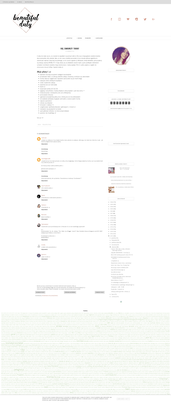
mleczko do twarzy (151, 354)
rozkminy (86, 379)
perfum (65, 368)
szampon (100, 385)
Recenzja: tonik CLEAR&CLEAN (119, 267)
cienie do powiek (120, 323)
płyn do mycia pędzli (16, 371)
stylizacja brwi (166, 384)
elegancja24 (131, 329)
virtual (104, 391)
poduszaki (119, 371)
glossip (57, 334)
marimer (125, 350)
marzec (155, 350)
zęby (165, 394)
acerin (49, 313)
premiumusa (85, 373)
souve (19, 384)
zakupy (139, 394)
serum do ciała (62, 380)
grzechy (144, 334)
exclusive (129, 331)
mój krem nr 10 (76, 356)
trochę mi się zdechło (117, 274)
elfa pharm (139, 329)
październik (61, 366)
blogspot (157, 319)
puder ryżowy (82, 375)
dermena (144, 326)
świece (42, 387)
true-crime (80, 389)
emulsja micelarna (10, 331)
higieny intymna (104, 336)
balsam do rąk (68, 316)
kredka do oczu (55, 343)
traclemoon (61, 389)
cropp (95, 324)
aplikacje (69, 314)
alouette (110, 313)
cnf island (28, 324)
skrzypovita (100, 382)
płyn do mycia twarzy (26, 371)
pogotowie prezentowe (127, 371)
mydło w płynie (156, 356)
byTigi (122, 321)
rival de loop (21, 379)
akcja (73, 313)
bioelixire (167, 318)
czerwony (167, 324)
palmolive (144, 364)
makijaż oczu (28, 350)
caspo (147, 321)
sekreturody (9, 380)
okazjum (95, 361)
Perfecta (61, 368)
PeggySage (46, 368)
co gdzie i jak (34, 324)
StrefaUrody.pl (129, 384)
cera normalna (32, 323)
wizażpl (64, 392)
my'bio (122, 356)
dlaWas (74, 328)
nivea (9, 359)
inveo (76, 337)
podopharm (100, 371)
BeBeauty (49, 318)
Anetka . (43, 245)
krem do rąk (111, 343)
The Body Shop (126, 387)
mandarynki (69, 350)
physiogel (107, 368)
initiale (28, 337)
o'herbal (72, 359)
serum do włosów (114, 380)
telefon (111, 387)
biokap (13, 319)
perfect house (55, 368)
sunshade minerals (35, 385)
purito (142, 375)
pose (46, 373)
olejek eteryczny (34, 363)
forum (156, 332)
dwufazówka (9, 329)
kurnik (142, 345)
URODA (79, 38)
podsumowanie (112, 371)
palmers (140, 364)
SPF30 (36, 384)
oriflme (54, 364)
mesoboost (3, 354)
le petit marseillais (158, 346)
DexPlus (13, 328)
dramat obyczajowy (146, 328)
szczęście (122, 385)
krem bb (64, 343)
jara (144, 337)
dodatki (98, 328)
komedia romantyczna (115, 341)
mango (73, 350)
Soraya (168, 382)
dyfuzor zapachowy (20, 329)
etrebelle (91, 331)
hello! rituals (35, 336)
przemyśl (38, 375)
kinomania (31, 341)
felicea (39, 332)
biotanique (43, 319)
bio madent (151, 318)
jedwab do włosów (8, 339)
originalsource (60, 364)
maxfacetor (72, 353)
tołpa (8, 389)
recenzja (50, 377)
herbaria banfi (73, 336)
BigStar (140, 318)
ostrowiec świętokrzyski (73, 364)
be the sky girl (21, 318)
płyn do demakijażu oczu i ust (147, 370)
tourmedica (56, 389)
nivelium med (20, 359)
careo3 (139, 321)
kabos (67, 339)
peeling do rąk (109, 366)
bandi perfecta (112, 316)
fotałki (159, 332)
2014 (111, 229)
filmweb (76, 332)
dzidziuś (40, 329)
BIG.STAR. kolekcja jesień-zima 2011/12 (122, 255)
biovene (61, 319)
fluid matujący (117, 332)
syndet (82, 385)
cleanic (11, 324)
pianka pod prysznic (6, 370)
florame (97, 332)
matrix (64, 353)
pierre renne (46, 370)
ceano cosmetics (166, 321)
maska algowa (28, 351)
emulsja (150, 329)
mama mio (53, 350)
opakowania (125, 363)
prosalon (155, 373)
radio (14, 377)
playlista (95, 370)
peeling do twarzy (147, 366)
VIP (92, 391)
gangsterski (8, 334)
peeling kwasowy (5, 368)
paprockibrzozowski (5, 366)
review (145, 377)
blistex (94, 319)
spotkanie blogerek (63, 384)
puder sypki (88, 375)
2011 (111, 236)
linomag (67, 348)
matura (68, 353)
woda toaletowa (120, 392)
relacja (94, 377)
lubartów (127, 348)
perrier (83, 368)
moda (11, 356)
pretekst (105, 373)
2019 (111, 218)
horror (138, 336)
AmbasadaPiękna (139, 313)
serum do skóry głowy (88, 380)
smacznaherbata (122, 382)
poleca (143, 371)
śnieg (15, 387)
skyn (104, 382)
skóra (87, 382)
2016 (111, 224)
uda (141, 389)
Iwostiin (104, 337)
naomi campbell (47, 358)
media (106, 353)
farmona (19, 333)
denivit (93, 326)
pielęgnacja (19, 369)
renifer (113, 377)
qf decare (156, 375)
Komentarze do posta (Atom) (50, 295)
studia (136, 384)
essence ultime (82, 331)
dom (109, 328)
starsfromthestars (117, 384)
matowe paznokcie (58, 353)
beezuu (72, 318)
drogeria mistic (166, 328)
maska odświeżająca (147, 351)
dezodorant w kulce (26, 328)
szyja (161, 385)
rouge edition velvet (63, 379)
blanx (84, 319)
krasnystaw (49, 343)
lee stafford (3, 348)
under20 (162, 389)
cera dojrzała (19, 323)
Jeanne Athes (155, 337)
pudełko (65, 375)
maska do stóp (51, 351)
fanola (11, 332)
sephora (50, 380)
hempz (51, 336)
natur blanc (71, 358)
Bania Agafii (126, 316)
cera (15, 323)
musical (101, 356)
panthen (168, 364)
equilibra (54, 331)
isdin (93, 337)
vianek (74, 391)
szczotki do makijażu (142, 385)
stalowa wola (105, 384)
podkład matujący (89, 371)
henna (54, 336)
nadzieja (23, 358)
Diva (52, 328)
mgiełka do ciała (17, 354)
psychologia (53, 375)
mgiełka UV (41, 354)
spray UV (94, 384)
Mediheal (111, 353)
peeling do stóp (138, 366)
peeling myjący (19, 368)
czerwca (114, 296)
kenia (132, 339)
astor (118, 314)
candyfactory (135, 321)
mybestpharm (128, 356)
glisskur (53, 334)
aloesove (106, 313)
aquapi (80, 314)
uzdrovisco (45, 391)
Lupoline (137, 348)
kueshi (126, 345)
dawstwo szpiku (19, 326)
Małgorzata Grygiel (46, 350)
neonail (147, 358)
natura (82, 358)
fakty (2, 332)
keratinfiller (156, 339)
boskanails (40, 321)
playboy (90, 370)
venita (53, 391)
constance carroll (61, 324)
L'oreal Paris (13, 346)
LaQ (115, 346)
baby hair (14, 316)
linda (53, 348)
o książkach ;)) (115, 261)
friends (162, 332)
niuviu (6, 359)
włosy (72, 393)
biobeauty (156, 318)
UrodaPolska (21, 391)
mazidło (96, 353)
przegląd (33, 375)
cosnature (85, 324)
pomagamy (25, 373)
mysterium (162, 356)
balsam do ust (75, 316)
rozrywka (91, 379)
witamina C (53, 392)
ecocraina (98, 329)
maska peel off (155, 351)
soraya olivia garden (5, 384)
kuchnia (123, 345)
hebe (27, 336)
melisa (153, 353)
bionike (30, 319)
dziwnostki (78, 329)
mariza (133, 350)
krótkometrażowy (105, 345)
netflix (150, 358)
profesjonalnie (136, 373)
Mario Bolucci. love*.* (117, 280)
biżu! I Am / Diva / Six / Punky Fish (120, 265)
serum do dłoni (69, 380)
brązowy (83, 321)
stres (134, 384)
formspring (152, 332)
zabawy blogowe (106, 394)
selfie (14, 380)
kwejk (154, 345)
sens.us (35, 380)
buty (120, 321)
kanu (89, 339)
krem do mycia (104, 343)
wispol (49, 392)
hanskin (8, 336)
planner (71, 370)
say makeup (147, 379)
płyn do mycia (8, 371)
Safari (117, 379)
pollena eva (152, 371)
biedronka (114, 318)
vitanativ (120, 391)
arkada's (103, 314)
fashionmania (30, 332)
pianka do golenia (126, 368)
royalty (70, 379)
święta (46, 387)
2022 (111, 211)
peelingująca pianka (39, 368)
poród (38, 373)
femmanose (47, 332)
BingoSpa (145, 318)
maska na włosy (117, 351)
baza (157, 316)
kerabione (136, 339)
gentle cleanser (35, 334)
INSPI (46, 337)
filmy (79, 333)
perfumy (79, 368)
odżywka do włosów (64, 361)
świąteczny (19, 387)
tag (60, 387)
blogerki (101, 319)
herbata (85, 336)
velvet (50, 391)
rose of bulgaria (49, 379)
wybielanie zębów (17, 394)
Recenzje (57, 377)
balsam (44, 316)
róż (100, 379)
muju (85, 356)
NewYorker (160, 358)
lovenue (120, 348)
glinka (49, 334)
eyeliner (149, 331)
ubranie (133, 389)
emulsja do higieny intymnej (159, 329)
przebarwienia (27, 375)
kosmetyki (19, 343)
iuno (95, 337)
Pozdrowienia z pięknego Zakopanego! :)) (122, 285)
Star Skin (110, 384)
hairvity (163, 334)
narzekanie (57, 358)
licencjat (26, 348)
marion (129, 350)
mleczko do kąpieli (142, 354)
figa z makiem (68, 332)
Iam (162, 336)
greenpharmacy (123, 334)
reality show (39, 377)
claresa (162, 323)
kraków (44, 343)
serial (53, 380)
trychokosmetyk (93, 389)
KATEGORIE (99, 38)
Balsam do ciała (50, 316)
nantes (32, 358)
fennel (57, 332)
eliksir (143, 329)
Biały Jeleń (109, 318)
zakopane (135, 394)
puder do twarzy (74, 375)
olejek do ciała (155, 361)
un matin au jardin (155, 389)
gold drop (77, 334)
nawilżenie (123, 358)
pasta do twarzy (35, 366)
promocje (150, 373)
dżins (82, 329)
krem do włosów (143, 343)
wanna (142, 391)
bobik (165, 319)
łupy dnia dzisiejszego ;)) (118, 270)
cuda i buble (103, 324)
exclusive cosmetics (136, 331)
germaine (42, 334)
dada (8, 326)
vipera (94, 391)
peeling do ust (155, 366)
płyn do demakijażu (122, 370)
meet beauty (137, 353)
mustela (105, 356)
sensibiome (45, 380)
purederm (138, 375)
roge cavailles (28, 379)
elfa (135, 329)
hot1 (141, 336)
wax (161, 391)
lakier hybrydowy (58, 346)
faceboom (163, 331)
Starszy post (100, 292)
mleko (5, 356)
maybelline (91, 353)
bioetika (3, 319)
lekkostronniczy (11, 348)
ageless (62, 313)
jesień (30, 339)
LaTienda (140, 346)
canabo (130, 321)
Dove (116, 328)
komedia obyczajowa (104, 341)
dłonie (78, 328)
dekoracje (45, 326)
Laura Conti (147, 346)
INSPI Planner (51, 337)
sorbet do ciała (14, 384)
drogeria (161, 328)
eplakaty (49, 331)
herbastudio (80, 336)
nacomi (9, 358)
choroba (68, 323)
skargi (70, 382)
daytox (26, 326)
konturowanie (156, 341)
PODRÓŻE (88, 38)
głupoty (72, 334)
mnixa (8, 356)
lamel (78, 346)
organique (34, 364)
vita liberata (115, 391)
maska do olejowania (36, 351)
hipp (126, 336)
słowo (116, 382)
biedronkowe (120, 318)
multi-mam (89, 356)
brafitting (79, 321)
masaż (158, 350)
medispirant (121, 353)
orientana (46, 364)
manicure (83, 350)
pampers (149, 364)
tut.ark (116, 389)
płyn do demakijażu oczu (134, 370)
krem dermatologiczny (76, 343)
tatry (82, 387)
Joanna (34, 339)
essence (76, 331)
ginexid (46, 334)
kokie (56, 341)
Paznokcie (55, 366)
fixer (94, 332)
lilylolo (42, 348)
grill (135, 334)
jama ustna (130, 337)
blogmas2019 (134, 319)
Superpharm (43, 385)
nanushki (37, 358)
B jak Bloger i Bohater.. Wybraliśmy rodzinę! (121, 176)
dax (24, 326)
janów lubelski (136, 337)
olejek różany (81, 363)
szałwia (95, 385)
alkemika (96, 313)
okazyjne (100, 361)
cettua (51, 323)
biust (72, 319)
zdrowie (162, 394)
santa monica (136, 379)
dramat (139, 328)
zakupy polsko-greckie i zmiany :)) (120, 291)
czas (153, 324)
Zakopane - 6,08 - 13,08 (117, 287)
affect (59, 313)
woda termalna (113, 392)
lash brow (118, 346)
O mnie (19, 2)
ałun (123, 313)
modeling (15, 356)
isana (89, 338)
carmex (143, 321)
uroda (8, 391)
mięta (58, 354)
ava (136, 314)
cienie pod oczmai (128, 323)
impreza (13, 337)
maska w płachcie (20, 353)
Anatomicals (159, 313)
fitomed (91, 332)
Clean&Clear (167, 323)
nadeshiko (18, 358)
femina (42, 332)
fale (5, 332)
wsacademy (167, 392)
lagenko (39, 346)
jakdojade (125, 337)
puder (68, 375)
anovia (29, 314)
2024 (111, 206)
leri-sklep (21, 348)
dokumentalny (104, 328)
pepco (50, 368)
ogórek (82, 361)
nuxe (67, 359)
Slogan (109, 382)
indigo (25, 337)
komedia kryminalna (94, 341)
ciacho (105, 323)
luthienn (43, 205)
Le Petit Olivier (166, 346)
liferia (31, 348)
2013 (111, 231)
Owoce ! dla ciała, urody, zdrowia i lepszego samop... (120, 249)
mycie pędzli (137, 356)
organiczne (18, 364)
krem (61, 343)
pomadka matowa (9, 373)
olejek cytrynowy (148, 361)
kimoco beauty (18, 341)
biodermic (161, 318)
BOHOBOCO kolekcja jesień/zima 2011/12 (120, 257)
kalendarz (71, 339)
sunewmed (28, 385)
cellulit (7, 323)
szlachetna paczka (151, 385)
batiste (153, 316)
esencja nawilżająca (69, 331)
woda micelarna (96, 392)
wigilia (38, 392)
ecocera (94, 329)
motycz (65, 356)
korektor (3, 343)
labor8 (31, 346)
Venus (56, 391)
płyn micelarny (57, 371)
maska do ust (68, 351)
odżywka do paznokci (45, 361)
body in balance (11, 321)
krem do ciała (84, 343)
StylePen (156, 384)
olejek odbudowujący (43, 363)
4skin (19, 313)
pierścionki (51, 370)
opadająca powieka (118, 363)
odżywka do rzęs (54, 361)
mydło (150, 356)
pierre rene (40, 370)
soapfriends (149, 382)
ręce (2, 379)
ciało (108, 323)
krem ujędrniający (66, 345)
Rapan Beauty (27, 377)
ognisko (79, 361)
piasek (12, 370)
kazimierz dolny (114, 339)
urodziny (26, 391)
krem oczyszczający (27, 345)
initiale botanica (34, 337)
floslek (100, 332)
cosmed (80, 324)
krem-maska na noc (79, 345)
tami (67, 387)
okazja (91, 361)
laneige (107, 346)
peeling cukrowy (92, 366)
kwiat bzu (158, 345)
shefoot (25, 382)
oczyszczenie (147, 359)
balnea (36, 316)
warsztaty (152, 391)
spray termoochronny (86, 384)
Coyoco (92, 324)
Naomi (43, 195)
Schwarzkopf (163, 379)
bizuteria (76, 319)
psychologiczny (59, 375)
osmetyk (66, 364)
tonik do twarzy (30, 389)
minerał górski (77, 354)
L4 (18, 346)
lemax (17, 348)
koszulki (35, 343)
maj (6, 350)
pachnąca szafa (100, 364)
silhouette (57, 382)
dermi (147, 326)
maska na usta (109, 351)
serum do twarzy (97, 380)
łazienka (161, 348)
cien (115, 323)
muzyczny (114, 356)
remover (110, 377)
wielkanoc (34, 392)
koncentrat (128, 341)
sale (123, 379)
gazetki (18, 334)
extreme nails (144, 331)
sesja (15, 382)
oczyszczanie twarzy (137, 359)
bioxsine (66, 319)
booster (27, 321)
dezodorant (18, 328)
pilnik (55, 370)
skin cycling (79, 382)
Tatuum (99, 387)
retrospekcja (130, 377)
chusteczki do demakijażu (87, 323)
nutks (64, 359)
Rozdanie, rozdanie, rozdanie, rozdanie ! (121, 183)
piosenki (63, 370)
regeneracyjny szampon (77, 377)
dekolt (40, 326)
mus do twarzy (95, 356)
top (43, 389)
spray (70, 384)
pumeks (92, 375)
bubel (100, 321)
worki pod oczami (156, 392)
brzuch (97, 321)
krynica (116, 345)
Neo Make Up (132, 358)
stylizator (3, 385)
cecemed (3, 323)
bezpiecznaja (94, 318)
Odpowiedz (44, 144)
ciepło (148, 323)
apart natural (57, 314)
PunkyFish (97, 375)
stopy (124, 384)
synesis (86, 385)
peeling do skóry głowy (128, 366)
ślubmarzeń (166, 385)
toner (17, 389)
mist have (106, 354)
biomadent (25, 319)
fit (88, 332)
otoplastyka (81, 364)
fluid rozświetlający (126, 332)
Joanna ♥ (43, 254)
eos (46, 331)
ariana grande (97, 314)
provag (6, 375)
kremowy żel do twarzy (89, 345)
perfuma (70, 368)
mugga (81, 356)
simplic (62, 382)
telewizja (116, 387)
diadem (38, 328)
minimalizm (83, 354)
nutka (61, 359)
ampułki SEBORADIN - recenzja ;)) (120, 252)
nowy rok (55, 359)
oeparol (71, 361)
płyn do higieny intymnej (160, 370)
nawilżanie (118, 358)
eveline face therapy (105, 331)
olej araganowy (108, 361)
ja (110, 337)
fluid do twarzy (110, 332)
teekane (103, 387)
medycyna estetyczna (129, 353)
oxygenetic (90, 364)
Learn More (120, 398)
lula (134, 348)
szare (116, 385)
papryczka (13, 366)
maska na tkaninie (101, 351)
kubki (119, 345)
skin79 (84, 382)
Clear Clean (16, 324)
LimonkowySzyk (48, 348)
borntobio (36, 321)
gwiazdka (148, 334)
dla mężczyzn (62, 328)
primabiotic (115, 373)
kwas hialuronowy (149, 345)
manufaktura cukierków (112, 350)
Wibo (16, 392)
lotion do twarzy (92, 348)
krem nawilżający (17, 345)
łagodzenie (152, 348)
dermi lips (151, 326)
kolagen (62, 341)
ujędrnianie (144, 389)
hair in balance (157, 334)
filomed (82, 332)
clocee (20, 324)
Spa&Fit (33, 384)
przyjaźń (48, 375)
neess (127, 358)
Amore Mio (153, 313)
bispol (69, 319)
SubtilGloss (8, 385)
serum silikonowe (163, 380)
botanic (45, 321)
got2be (102, 334)
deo (100, 326)
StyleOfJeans (151, 384)
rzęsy (113, 379)
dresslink (157, 328)
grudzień (138, 334)
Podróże (106, 371)
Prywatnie (20, 375)
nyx (69, 359)
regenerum (86, 377)
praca (80, 373)
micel (47, 354)
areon (84, 314)
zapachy (148, 394)
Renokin (117, 377)
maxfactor (78, 353)
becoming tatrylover (66, 318)
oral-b (7, 364)
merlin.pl (167, 353)
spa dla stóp (28, 384)
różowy (105, 379)
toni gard (21, 389)
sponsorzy (45, 384)
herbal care (59, 336)
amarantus (132, 313)
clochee (23, 324)
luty (141, 348)
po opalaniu (64, 371)
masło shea (42, 353)
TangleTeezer (71, 387)
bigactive (137, 318)
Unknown (44, 138)
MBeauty (100, 353)
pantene (159, 364)
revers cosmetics (140, 377)
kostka (31, 343)
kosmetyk (10, 343)
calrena (126, 321)
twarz (127, 389)
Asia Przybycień (45, 186)
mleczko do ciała (122, 354)
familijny (8, 332)
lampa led (103, 346)
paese (105, 364)
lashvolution (129, 346)
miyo (116, 354)
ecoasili (90, 329)
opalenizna (135, 363)
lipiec (71, 348)
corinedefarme (68, 324)
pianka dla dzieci (117, 368)
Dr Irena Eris (121, 328)
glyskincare (68, 334)
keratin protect (150, 339)
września (114, 245)
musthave (109, 356)
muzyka (119, 356)
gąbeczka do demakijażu (26, 334)
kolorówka (80, 341)
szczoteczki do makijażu (130, 385)
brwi (94, 321)
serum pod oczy (135, 380)
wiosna (42, 392)
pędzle (91, 368)
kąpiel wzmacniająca (126, 339)
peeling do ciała (101, 366)
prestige (101, 373)
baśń (142, 316)
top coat (46, 389)
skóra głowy (92, 382)
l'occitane (3, 346)
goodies (96, 334)
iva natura (99, 337)
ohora (85, 361)
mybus (132, 356)
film (73, 333)
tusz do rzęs (111, 389)
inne (40, 337)
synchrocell (72, 385)
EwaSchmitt (124, 331)
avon (161, 314)
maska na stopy (92, 351)
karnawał (101, 339)
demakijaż (59, 326)
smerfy (127, 382)
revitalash (150, 377)
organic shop (12, 364)
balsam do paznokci (60, 316)
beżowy (98, 318)
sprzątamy (99, 384)
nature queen (105, 358)
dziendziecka (58, 329)
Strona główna (8, 2)
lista (77, 348)
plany (79, 370)
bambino (99, 316)
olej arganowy (115, 361)
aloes (102, 313)
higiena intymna (95, 336)
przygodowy (43, 375)
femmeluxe (52, 332)
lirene (74, 348)
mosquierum (54, 356)
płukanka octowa (113, 370)
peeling (78, 366)
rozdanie (74, 379)
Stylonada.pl (44, 224)
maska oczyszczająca (137, 351)
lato (143, 346)
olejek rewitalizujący (73, 363)
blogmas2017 (119, 319)
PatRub (49, 366)
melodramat (158, 353)
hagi (152, 334)
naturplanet (111, 358)
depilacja (104, 326)
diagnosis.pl (43, 328)
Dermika (157, 326)
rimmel (5, 379)
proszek (3, 375)
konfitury (139, 341)
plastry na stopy (85, 370)
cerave (43, 323)
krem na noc (8, 345)
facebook (158, 331)
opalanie (131, 363)
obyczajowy (92, 359)
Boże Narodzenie (72, 321)
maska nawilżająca (126, 351)
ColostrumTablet (52, 324)
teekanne (108, 387)
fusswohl (3, 334)
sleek (107, 382)
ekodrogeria (125, 329)
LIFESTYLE (69, 38)
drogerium (3, 329)
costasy (89, 324)
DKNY (56, 328)
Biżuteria (80, 319)
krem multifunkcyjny (160, 343)
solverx (160, 382)
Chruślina (73, 323)
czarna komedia (131, 324)
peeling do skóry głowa (118, 366)
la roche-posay (23, 346)
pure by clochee (126, 375)
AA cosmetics (35, 313)
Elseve (146, 329)
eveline (98, 331)
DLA (58, 328)
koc (48, 341)
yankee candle (76, 394)
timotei (168, 387)
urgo (2, 391)
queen (4, 377)
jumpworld (63, 339)
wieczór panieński (27, 392)
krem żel (72, 345)
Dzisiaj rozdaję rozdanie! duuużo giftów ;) (121, 180)
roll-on (36, 379)
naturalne (99, 358)
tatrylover (85, 387)
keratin (145, 339)
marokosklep (138, 350)
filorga (86, 332)
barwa (131, 316)
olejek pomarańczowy (63, 363)
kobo (46, 341)
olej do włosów (122, 361)
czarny (144, 324)
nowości (46, 359)
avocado (158, 314)
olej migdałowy (129, 361)
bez (89, 318)
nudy (58, 359)
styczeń (145, 384)
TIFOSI (164, 387)
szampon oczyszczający (108, 385)
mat (46, 353)
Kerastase (141, 339)
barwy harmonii (136, 316)
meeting (149, 353)
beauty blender (43, 318)
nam (30, 358)
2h (16, 313)
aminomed (145, 313)
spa (24, 384)
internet (66, 337)
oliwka (98, 363)
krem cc (68, 343)
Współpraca (29, 2)
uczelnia (137, 389)
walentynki (138, 391)
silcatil (53, 382)
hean (24, 336)
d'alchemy (3, 326)
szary (119, 385)
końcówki (168, 341)
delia (48, 326)
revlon (164, 377)
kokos (58, 341)
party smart (21, 366)
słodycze (113, 382)
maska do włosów (76, 351)
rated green (33, 377)
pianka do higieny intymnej (136, 368)
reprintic (122, 377)
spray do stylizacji (76, 384)
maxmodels (84, 353)
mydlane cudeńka (145, 356)
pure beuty (119, 375)
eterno (87, 331)
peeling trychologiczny (28, 368)
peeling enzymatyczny (164, 366)
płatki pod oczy (105, 370)
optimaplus (167, 363)
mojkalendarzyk (23, 356)
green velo (117, 334)
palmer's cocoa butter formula (131, 364)
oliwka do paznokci (104, 363)
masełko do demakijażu (6, 351)
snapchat (136, 382)
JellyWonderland (25, 339)
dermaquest (125, 326)
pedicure (70, 366)
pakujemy (117, 364)
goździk (105, 334)
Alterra (120, 313)
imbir (10, 337)
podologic (96, 371)
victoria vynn (82, 391)
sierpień (50, 382)
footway (141, 332)
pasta (30, 366)
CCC (159, 321)
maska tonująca (11, 353)
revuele (168, 377)
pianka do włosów (165, 368)
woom (150, 392)
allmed (99, 313)
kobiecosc (43, 341)
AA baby (30, 313)
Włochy (67, 392)
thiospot (157, 387)
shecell (22, 382)
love (107, 348)
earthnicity (86, 329)
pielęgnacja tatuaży (29, 370)
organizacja (40, 364)
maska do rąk (44, 351)
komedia (86, 341)
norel (28, 359)
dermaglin (119, 326)
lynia (149, 348)
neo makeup (139, 358)
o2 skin (79, 359)
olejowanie (88, 363)
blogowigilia (147, 319)
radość (17, 377)
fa (155, 331)
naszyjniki (62, 358)
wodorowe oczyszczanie (130, 392)
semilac (24, 380)
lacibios (35, 346)
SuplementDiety (50, 385)
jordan (56, 339)
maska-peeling (29, 353)
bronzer (91, 321)
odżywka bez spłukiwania (33, 361)
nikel (168, 358)
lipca (113, 294)
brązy (87, 321)
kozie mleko (40, 343)
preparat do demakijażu (94, 373)
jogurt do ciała (46, 339)
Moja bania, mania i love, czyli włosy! (121, 263)
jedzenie (14, 339)
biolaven (17, 319)
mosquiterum (61, 356)
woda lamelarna (88, 392)
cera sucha (39, 323)
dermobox (161, 326)
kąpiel (119, 339)
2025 (111, 204)
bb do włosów (11, 318)
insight (42, 337)
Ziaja (168, 394)
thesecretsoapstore (151, 387)
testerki (119, 387)
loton (105, 348)
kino (27, 341)
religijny (101, 377)
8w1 (27, 313)
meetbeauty (144, 353)
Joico (51, 339)
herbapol (68, 336)
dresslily (152, 328)
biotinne (48, 319)
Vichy (77, 391)
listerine (80, 348)
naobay (41, 358)
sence (27, 380)
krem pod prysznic (45, 345)
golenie (92, 334)
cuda (98, 324)
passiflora (26, 366)
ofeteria (75, 361)
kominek (124, 341)
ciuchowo (152, 323)
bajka (30, 316)
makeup (9, 350)
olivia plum (93, 363)
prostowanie (167, 373)
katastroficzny (107, 339)
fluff (103, 332)
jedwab (162, 337)
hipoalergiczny (121, 336)
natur (66, 358)
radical (11, 377)
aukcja (133, 314)
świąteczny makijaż (26, 387)
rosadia (44, 379)
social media (155, 382)
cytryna (122, 324)
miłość (66, 354)
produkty (131, 373)
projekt (146, 373)
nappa (53, 358)
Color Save (46, 324)
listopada (114, 240)
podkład (76, 371)
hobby (128, 336)
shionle (39, 382)
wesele (2, 392)
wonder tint (146, 392)
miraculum (88, 354)
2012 (111, 233)
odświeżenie (13, 361)
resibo (125, 377)
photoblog (103, 368)
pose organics (51, 373)
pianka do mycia (147, 368)
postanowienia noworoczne (60, 373)
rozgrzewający (80, 379)
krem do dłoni (91, 343)
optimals (162, 363)
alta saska (115, 313)
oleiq (103, 361)
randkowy (21, 377)
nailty (27, 358)
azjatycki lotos (166, 314)
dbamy (30, 326)
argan (87, 314)
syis (60, 385)
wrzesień (162, 392)
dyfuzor (14, 329)
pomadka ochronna (18, 373)
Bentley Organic (80, 318)
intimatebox (72, 337)
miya (113, 355)
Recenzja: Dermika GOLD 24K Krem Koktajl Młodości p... (121, 277)
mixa (110, 355)
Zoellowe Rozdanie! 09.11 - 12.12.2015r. (125, 168)
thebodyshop (144, 387)
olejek (134, 361)
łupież (164, 348)
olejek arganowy (140, 361)
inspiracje (56, 337)
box (67, 321)
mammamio (63, 350)
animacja (7, 314)
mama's (58, 350)
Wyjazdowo (38, 394)
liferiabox (35, 348)
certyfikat (47, 323)
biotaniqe (37, 319)
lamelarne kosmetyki (85, 346)
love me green (112, 348)
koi (50, 341)
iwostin (108, 337)
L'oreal (8, 346)
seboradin (4, 380)
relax (98, 377)
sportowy (50, 384)
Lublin (131, 348)
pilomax (59, 370)
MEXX (7, 354)
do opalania (93, 328)
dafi (10, 326)
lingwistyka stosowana (60, 348)
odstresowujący (7, 361)
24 (15, 313)
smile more (131, 382)
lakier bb (43, 346)
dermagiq (115, 326)
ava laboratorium (141, 314)
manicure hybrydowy (91, 350)
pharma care (97, 368)
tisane (4, 389)
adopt (55, 313)
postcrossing (70, 373)
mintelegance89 (45, 158)
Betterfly (86, 318)
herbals (63, 336)
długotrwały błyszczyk (85, 328)
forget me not (146, 332)
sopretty (163, 382)
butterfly (117, 321)
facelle (168, 331)
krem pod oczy (36, 345)
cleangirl (7, 324)
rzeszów (109, 379)
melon (163, 353)
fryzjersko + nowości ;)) (117, 289)
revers (134, 377)
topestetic (50, 389)
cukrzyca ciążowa (111, 324)
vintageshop (88, 391)
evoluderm (116, 331)
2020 (111, 215)
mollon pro (33, 356)
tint (2, 389)
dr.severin (135, 328)
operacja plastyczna (155, 363)
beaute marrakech (35, 318)
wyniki (43, 394)
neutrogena (155, 358)
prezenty (110, 373)
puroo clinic (147, 375)
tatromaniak (78, 387)
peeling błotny (84, 366)
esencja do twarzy (60, 331)
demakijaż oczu (67, 326)
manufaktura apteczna (101, 350)
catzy (154, 321)
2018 (111, 220)
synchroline (78, 385)
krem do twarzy (134, 343)
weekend (168, 391)
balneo (40, 316)
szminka (158, 385)
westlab (6, 392)
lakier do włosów (50, 346)
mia (45, 354)
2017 (111, 222)
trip (77, 389)
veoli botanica (62, 391)
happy (21, 336)
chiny (61, 323)
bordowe (31, 321)
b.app (2, 316)
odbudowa (154, 359)
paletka (121, 364)
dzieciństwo (47, 329)
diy (53, 328)
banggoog (121, 316)
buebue (112, 321)
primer (120, 373)
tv (124, 389)
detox (10, 328)
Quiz (8, 377)
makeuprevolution (16, 350)
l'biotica (167, 345)
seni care (31, 380)
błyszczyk (161, 319)
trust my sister (86, 389)
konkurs (150, 341)
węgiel (9, 392)
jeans (159, 337)
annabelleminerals (23, 314)
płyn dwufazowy (49, 371)
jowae (59, 339)
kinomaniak (37, 341)
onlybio (111, 363)
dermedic (131, 326)
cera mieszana (25, 323)
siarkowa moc (44, 382)
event (112, 331)
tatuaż (95, 387)
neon (143, 358)
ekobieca (120, 329)
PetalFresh (87, 368)
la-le (29, 346)
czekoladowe (162, 324)
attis (126, 314)
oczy (122, 359)
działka (35, 329)
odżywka (24, 361)
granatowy (112, 334)
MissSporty (101, 355)
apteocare (76, 314)
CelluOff (11, 323)
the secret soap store (136, 387)
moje (19, 356)
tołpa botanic (13, 389)
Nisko (2, 359)
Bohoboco (23, 321)
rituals (17, 379)
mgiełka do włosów (34, 354)
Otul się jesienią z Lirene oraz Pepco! (125, 187)
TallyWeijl (63, 387)
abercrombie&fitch (43, 313)
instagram (61, 337)
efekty (116, 329)
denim (89, 326)
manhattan (78, 350)
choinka (64, 323)
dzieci (43, 329)
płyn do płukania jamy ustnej (38, 371)
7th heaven (23, 313)
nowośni (50, 359)
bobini (168, 319)
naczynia (14, 358)
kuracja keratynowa (136, 345)
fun (169, 332)
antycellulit (40, 314)
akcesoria (69, 313)
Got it (127, 398)
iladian (6, 337)
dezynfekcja (34, 328)
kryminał (112, 345)
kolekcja (74, 341)
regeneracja (69, 377)
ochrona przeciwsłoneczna (102, 359)
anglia (2, 314)
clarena (158, 323)
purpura (152, 375)
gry (141, 334)
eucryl (94, 331)
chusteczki (78, 323)
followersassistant (135, 332)
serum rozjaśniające (153, 380)
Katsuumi (43, 214)
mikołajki (62, 354)
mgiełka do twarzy (25, 354)
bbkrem (16, 318)
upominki (167, 389)
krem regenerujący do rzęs (55, 345)
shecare (18, 382)
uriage (5, 391)
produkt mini (125, 373)
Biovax (57, 319)
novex (40, 359)
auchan (129, 314)
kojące (52, 341)
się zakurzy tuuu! (116, 272)
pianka (111, 368)
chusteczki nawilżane (98, 323)
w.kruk (127, 391)
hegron (30, 336)
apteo (72, 314)
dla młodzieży (69, 328)
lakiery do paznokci (67, 346)
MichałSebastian (53, 354)
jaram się (148, 338)
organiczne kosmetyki (27, 364)
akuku (87, 313)
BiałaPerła (103, 318)
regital (91, 377)
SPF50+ (40, 384)
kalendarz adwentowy (79, 339)
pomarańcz (30, 373)
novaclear (36, 359)
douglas (113, 328)
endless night (35, 331)
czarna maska (139, 324)
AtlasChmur (122, 314)
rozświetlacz (96, 379)
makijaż (22, 350)
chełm (57, 323)
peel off (74, 366)
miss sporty (94, 354)
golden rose (82, 334)
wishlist (46, 392)
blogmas (106, 319)
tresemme (72, 389)
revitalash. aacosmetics (157, 377)
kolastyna (66, 341)
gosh (99, 334)
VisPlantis (109, 391)
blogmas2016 (112, 319)
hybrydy (154, 336)
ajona (65, 313)
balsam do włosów (83, 316)
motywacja (70, 356)
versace (67, 391)
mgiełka (11, 354)
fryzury (166, 332)
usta (30, 391)
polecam (147, 371)
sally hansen (127, 379)
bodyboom (17, 321)
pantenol (163, 364)
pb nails (66, 366)
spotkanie (55, 384)
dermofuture (167, 326)
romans (40, 379)
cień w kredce (144, 323)
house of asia (145, 336)
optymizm (3, 364)
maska (22, 351)
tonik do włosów (38, 389)
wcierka (163, 391)
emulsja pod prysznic (20, 331)
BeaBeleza (28, 318)
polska (162, 371)
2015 (111, 227)
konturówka (162, 341)
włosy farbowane (78, 392)
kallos (86, 339)
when (13, 392)
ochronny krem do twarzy (115, 359)
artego (110, 314)
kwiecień (163, 345)
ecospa (102, 329)
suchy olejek (14, 385)
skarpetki (74, 382)
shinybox (34, 382)
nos (31, 359)
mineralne (71, 354)
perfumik (74, 368)
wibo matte (20, 392)
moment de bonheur (41, 356)
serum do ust (106, 380)
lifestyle (39, 348)
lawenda (152, 346)
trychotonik (99, 389)
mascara (163, 350)
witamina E (59, 392)
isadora (86, 337)
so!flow (144, 382)
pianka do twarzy (156, 368)
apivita (65, 314)
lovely (116, 348)
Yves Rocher (91, 394)
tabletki (57, 387)
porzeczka (42, 373)
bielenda (126, 318)
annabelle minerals (13, 314)
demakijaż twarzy (76, 326)
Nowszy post (40, 292)
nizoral (25, 359)
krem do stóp (119, 343)
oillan (88, 361)
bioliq (21, 319)
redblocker (63, 377)
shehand (30, 382)
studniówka (141, 384)
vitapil (123, 391)
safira (120, 379)
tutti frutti (121, 389)
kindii (24, 341)
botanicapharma (56, 321)
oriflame (51, 364)
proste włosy (160, 373)
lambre (75, 346)
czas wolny (156, 324)
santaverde (142, 379)
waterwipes (157, 391)
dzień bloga (64, 329)
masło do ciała (36, 353)
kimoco (13, 341)
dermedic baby (138, 326)
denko (97, 326)
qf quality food (162, 375)
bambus (104, 316)
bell (76, 318)
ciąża (112, 323)
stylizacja (160, 384)
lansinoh (111, 346)
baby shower (19, 316)
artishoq (115, 314)
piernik (35, 370)
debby (37, 326)
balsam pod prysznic (92, 316)
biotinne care (53, 319)
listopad (84, 348)
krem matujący (151, 343)
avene (155, 314)
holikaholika (133, 336)
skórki (96, 382)
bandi (107, 316)
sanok (131, 379)
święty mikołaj (52, 387)
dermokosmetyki (4, 328)
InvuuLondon (81, 337)
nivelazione (14, 359)
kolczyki (70, 341)
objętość (84, 359)
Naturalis (94, 358)
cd (161, 321)
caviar (157, 321)
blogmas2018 (127, 319)
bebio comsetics (56, 318)
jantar (141, 337)
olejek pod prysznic (53, 363)
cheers (54, 323)
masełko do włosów (16, 351)
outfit (86, 364)
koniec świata (145, 341)
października (115, 242)
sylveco (63, 385)
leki (7, 348)
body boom (4, 321)
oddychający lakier (161, 359)
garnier (13, 334)
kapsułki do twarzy (94, 339)
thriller (161, 387)
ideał (164, 336)
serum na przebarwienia (125, 380)
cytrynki (126, 324)
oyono (94, 364)
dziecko (53, 329)
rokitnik (33, 379)
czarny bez (148, 324)
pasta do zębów (43, 366)
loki (87, 348)
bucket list (108, 321)
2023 (111, 209)
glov (60, 334)
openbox (147, 363)
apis (62, 314)
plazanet (99, 370)
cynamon (118, 324)
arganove (91, 315)
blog (97, 319)
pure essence (133, 375)
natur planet (77, 358)
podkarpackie (70, 371)
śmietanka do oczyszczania (7, 387)
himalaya (111, 336)
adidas (52, 313)
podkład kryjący (81, 371)
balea (33, 316)
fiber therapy (62, 332)
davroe (13, 326)
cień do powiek (136, 323)
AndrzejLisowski (166, 313)
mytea (166, 356)
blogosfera (142, 319)
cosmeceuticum (75, 324)
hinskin (115, 336)
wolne (141, 392)
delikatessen (52, 326)
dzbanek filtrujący (29, 329)
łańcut (156, 348)
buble (103, 321)
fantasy (15, 332)
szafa (92, 385)
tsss (103, 389)
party (16, 366)
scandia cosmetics (155, 379)
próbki (10, 375)
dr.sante (130, 328)
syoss (89, 385)
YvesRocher (98, 394)
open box (141, 363)
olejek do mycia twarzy (6, 363)
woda (83, 392)
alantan (91, 313)
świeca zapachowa (36, 387)
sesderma (11, 382)
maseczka (167, 350)
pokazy (139, 371)
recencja (44, 377)
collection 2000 (40, 324)
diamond (48, 328)
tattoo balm (91, 387)
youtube (86, 394)
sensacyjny (39, 380)
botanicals (49, 321)
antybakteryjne (34, 314)
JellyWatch (18, 339)
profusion (142, 373)
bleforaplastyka (89, 319)
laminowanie (98, 346)
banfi (117, 316)
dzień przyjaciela (71, 329)
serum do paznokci (78, 380)
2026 (111, 202)
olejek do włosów (25, 363)
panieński (154, 364)
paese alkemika (110, 364)
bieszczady (131, 318)
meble (103, 353)
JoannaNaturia (39, 339)
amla (149, 313)
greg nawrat (130, 334)
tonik (25, 389)
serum (57, 380)
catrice (150, 321)
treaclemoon (67, 389)
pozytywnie (75, 373)
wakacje (133, 391)
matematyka (50, 353)
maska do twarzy (59, 351)
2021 (111, 213)
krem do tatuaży (126, 343)
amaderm (127, 313)
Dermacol (109, 326)
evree (120, 331)
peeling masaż (12, 368)
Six (68, 382)
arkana (107, 314)
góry (109, 334)
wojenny (138, 392)
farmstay (24, 332)
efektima (112, 329)
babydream (26, 316)
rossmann (56, 379)
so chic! (140, 382)
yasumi (82, 394)
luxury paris (144, 348)
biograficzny (8, 319)
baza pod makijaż (162, 316)
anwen (52, 314)
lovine (123, 348)
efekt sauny (107, 329)
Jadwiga (120, 337)
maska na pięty (84, 351)
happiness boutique (15, 336)
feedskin (36, 332)
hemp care (41, 336)
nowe (43, 359)
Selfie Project (18, 380)
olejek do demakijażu (164, 361)
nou (33, 359)
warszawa (147, 391)
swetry (57, 385)
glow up (63, 334)
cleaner (3, 324)
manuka (120, 350)
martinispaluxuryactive (147, 350)
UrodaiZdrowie (14, 391)
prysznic (14, 375)
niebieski (165, 358)
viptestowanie (100, 391)
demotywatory (84, 326)
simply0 (65, 382)
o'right (76, 359)
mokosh (29, 356)
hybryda (150, 336)
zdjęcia (158, 394)
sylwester (67, 385)
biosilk (33, 319)
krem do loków (98, 343)
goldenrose (88, 334)
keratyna (162, 339)
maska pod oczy (162, 351)
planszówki (75, 370)
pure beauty (103, 375)
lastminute (134, 346)
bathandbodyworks (147, 316)
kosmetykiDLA (27, 343)
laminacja (92, 346)
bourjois (63, 321)
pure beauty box (111, 375)
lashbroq (124, 346)
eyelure (153, 331)
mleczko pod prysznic (160, 354)
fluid (106, 332)
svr (54, 385)
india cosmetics (19, 337)
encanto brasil (28, 331)
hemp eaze (46, 336)
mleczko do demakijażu (132, 354)
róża (102, 379)
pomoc (35, 373)
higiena (89, 336)
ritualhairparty (11, 379)
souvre (22, 384)
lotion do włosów (100, 348)
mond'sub (48, 356)
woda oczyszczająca (105, 392)
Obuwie (88, 359)
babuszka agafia (8, 316)
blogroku (153, 319)
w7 (129, 391)
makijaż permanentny (37, 350)
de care (34, 326)
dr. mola (126, 328)
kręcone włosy (98, 345)
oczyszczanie (127, 359)
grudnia (114, 238)
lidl (28, 348)
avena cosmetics (149, 314)
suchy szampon (21, 385)
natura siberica (88, 358)
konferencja (134, 341)
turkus (106, 389)
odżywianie (19, 361)
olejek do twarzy (16, 363)
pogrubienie (135, 371)
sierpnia (114, 247)
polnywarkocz (158, 371)
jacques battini (114, 337)
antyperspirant (47, 314)
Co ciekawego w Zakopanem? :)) (120, 282)
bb (7, 318)
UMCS (149, 389)
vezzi (70, 391)
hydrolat (159, 336)
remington (105, 377)
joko (54, 339)
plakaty (67, 370)
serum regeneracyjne (144, 380)
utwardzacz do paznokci (37, 391)
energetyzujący (42, 331)
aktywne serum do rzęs (80, 313)
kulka (130, 345)
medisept (115, 353)
